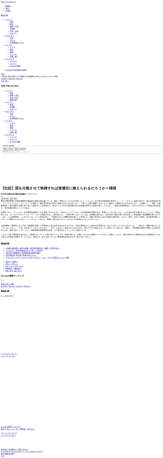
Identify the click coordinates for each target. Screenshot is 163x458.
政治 (11, 22)
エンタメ (8, 45)
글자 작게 (5, 198)
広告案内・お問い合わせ (18, 449)
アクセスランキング (9, 354)
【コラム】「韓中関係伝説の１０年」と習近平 (24, 251)
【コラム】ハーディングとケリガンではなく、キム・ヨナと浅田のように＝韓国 (37, 258)
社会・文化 (14, 31)
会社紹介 (4, 449)
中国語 (8, 11)
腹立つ (3, 429)
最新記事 (4, 15)
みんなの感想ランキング (10, 427)
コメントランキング (9, 433)
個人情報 (4, 454)
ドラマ (12, 47)
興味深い (23, 429)
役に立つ (31, 429)
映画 (11, 52)
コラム (12, 40)
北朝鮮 (12, 29)
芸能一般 (13, 57)
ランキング (9, 59)
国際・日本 (14, 26)
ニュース (8, 19)
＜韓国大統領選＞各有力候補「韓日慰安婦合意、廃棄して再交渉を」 (32, 248)
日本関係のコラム (17, 43)
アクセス (13, 61)
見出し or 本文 (8, 149)
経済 (11, 24)
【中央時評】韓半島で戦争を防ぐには (20, 255)
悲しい (9, 429)
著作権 (11, 454)
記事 (7, 284)
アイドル (13, 54)
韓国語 (8, 6)
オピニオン (9, 36)
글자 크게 (13, 198)
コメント (13, 64)
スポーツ (13, 33)
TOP (2, 456)
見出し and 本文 (20, 149)
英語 (7, 8)
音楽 (11, 50)
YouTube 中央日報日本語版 (15, 70)
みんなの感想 (15, 66)
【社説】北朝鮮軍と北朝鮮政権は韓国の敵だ (23, 253)
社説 (11, 38)
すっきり (16, 429)
